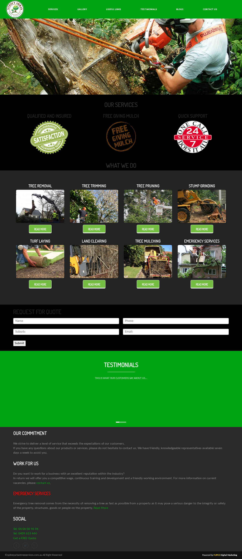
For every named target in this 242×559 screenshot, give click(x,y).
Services (53, 9)
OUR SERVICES (121, 104)
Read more (40, 229)
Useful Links (113, 9)
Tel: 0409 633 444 (25, 533)
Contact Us (210, 9)
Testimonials (148, 9)
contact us (43, 483)
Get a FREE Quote (24, 538)
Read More (101, 508)
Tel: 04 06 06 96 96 (25, 529)
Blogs (179, 9)
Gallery (82, 9)
